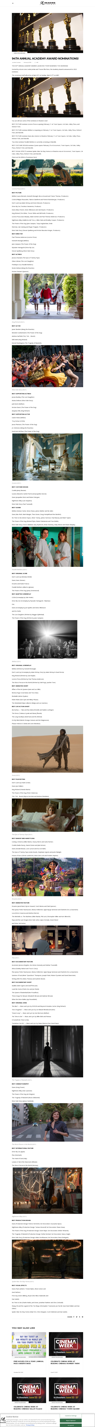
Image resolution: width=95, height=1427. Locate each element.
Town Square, (61, 136)
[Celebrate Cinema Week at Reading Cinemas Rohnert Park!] (66, 1345)
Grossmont (56, 145)
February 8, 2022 (27, 62)
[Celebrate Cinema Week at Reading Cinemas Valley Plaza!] (29, 1390)
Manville (20, 132)
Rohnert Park (16, 127)
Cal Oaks (65, 124)
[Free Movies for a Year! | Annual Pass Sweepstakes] (29, 1345)
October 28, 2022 (18, 1372)
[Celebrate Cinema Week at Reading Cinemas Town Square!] (66, 1390)
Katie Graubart (17, 62)
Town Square (58, 124)
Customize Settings (71, 1416)
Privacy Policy (30, 1425)
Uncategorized (19, 53)
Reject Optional (70, 1420)
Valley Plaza (72, 124)
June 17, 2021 (54, 1372)
